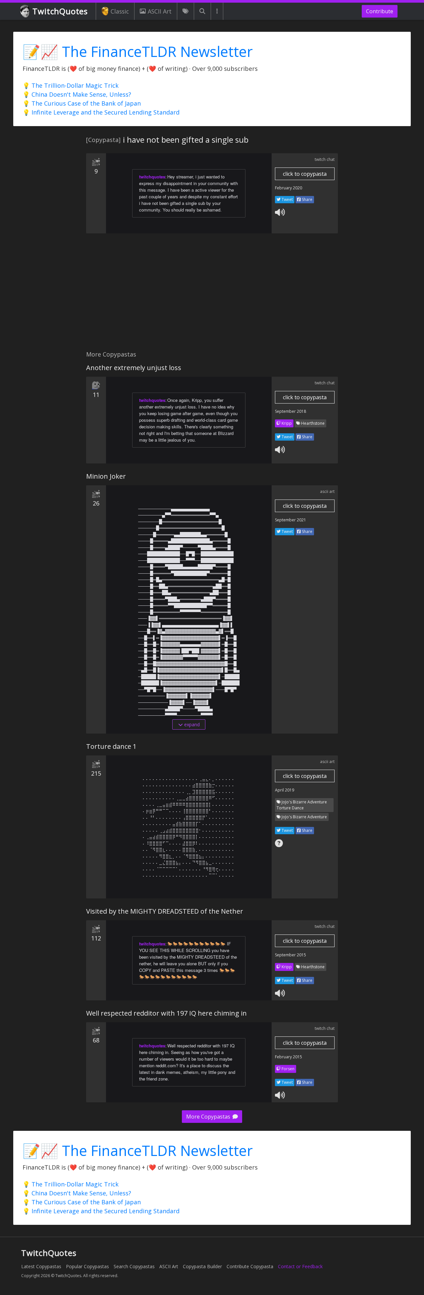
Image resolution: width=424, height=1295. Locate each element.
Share (306, 199)
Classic (120, 11)
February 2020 (288, 188)
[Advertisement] (212, 295)
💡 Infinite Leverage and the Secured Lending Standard (101, 112)
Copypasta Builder (202, 1266)
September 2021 (290, 520)
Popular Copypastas (87, 1266)
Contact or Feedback (300, 1266)
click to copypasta (305, 173)
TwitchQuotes (60, 11)
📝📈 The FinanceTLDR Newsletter (138, 51)
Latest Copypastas (41, 1266)
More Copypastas (209, 1116)
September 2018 (290, 411)
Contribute (379, 11)
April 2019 (284, 790)
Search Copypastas (134, 1266)
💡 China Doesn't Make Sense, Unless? (77, 94)
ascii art (327, 491)
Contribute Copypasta (250, 1266)
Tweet (287, 199)
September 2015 (290, 955)
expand (191, 724)
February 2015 (288, 1057)
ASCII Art (160, 11)
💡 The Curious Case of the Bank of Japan (82, 103)
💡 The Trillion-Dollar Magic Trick (71, 85)
